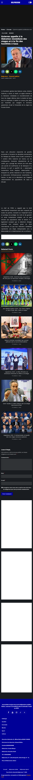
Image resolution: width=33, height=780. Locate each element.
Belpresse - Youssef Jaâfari (10, 76)
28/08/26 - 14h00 (17, 439)
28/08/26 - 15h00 (17, 407)
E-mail (3, 480)
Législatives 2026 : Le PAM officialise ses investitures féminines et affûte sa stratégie (16, 373)
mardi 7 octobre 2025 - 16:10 (8, 78)
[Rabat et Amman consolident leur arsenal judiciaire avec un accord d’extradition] (16, 327)
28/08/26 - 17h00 (17, 344)
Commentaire (5, 457)
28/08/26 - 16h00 (17, 376)
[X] (24, 712)
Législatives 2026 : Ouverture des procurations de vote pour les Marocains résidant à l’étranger (16, 278)
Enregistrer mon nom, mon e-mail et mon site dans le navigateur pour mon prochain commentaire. (17, 488)
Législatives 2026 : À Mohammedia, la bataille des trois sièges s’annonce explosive (17, 436)
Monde (11, 33)
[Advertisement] (16, 237)
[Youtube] (12, 712)
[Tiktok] (20, 712)
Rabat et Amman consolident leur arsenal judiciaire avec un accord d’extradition (16, 341)
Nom (3, 473)
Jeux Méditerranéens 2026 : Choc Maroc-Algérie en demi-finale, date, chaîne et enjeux (16, 309)
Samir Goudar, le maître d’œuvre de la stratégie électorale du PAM (16, 404)
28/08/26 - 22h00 (17, 281)
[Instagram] (16, 712)
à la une (4, 33)
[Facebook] (8, 712)
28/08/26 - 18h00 (17, 312)
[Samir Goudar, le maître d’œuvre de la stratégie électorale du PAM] (16, 391)
